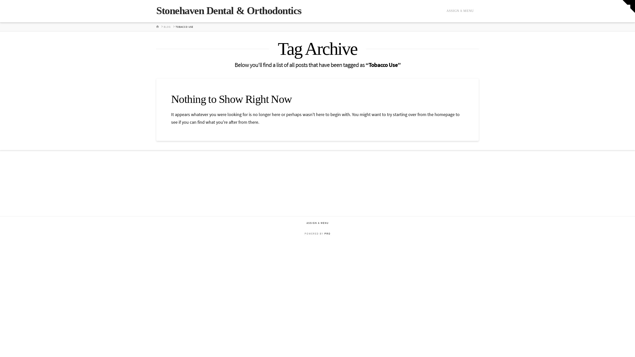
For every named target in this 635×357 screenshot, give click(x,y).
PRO (327, 233)
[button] (629, 6)
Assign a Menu (460, 11)
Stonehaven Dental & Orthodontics (228, 10)
